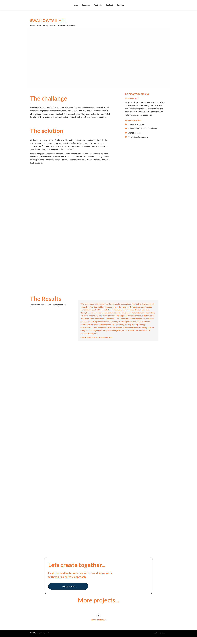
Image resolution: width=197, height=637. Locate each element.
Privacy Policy (157, 633)
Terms (163, 633)
